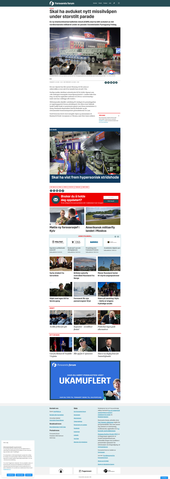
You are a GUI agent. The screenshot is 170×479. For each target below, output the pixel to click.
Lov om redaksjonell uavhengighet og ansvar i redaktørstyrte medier (109, 412)
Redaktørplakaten (103, 417)
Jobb (110, 3)
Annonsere (77, 415)
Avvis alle (28, 474)
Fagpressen (101, 452)
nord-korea (85, 187)
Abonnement (77, 418)
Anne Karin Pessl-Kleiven (57, 420)
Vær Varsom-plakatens (105, 422)
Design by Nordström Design (106, 464)
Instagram (77, 431)
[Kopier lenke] (116, 82)
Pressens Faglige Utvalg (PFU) (108, 434)
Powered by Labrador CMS (85, 477)
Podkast (105, 3)
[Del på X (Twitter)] (108, 82)
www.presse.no (103, 447)
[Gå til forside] (62, 3)
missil (60, 187)
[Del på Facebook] (105, 82)
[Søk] (114, 3)
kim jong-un (53, 187)
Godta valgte (20, 474)
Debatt (100, 3)
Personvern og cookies (80, 425)
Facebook (76, 428)
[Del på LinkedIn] (111, 82)
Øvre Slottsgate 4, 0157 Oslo (58, 427)
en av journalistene (103, 122)
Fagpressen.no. (7, 469)
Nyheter (95, 3)
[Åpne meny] (119, 3)
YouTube (76, 438)
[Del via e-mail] (113, 82)
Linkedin (76, 435)
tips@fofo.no (102, 120)
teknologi (77, 187)
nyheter (71, 187)
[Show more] (119, 116)
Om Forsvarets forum (80, 411)
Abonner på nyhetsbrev (80, 442)
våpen (65, 187)
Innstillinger (164, 477)
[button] (115, 236)
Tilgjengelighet (78, 421)
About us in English (103, 461)
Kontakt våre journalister (57, 415)
